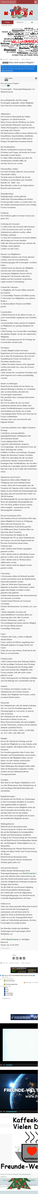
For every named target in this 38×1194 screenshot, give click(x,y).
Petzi (7, 989)
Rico (7, 988)
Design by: (19, 1183)
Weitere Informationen (7, 70)
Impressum (3, 1176)
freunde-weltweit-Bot (11, 984)
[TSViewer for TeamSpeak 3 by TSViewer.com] (5, 998)
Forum (7, 22)
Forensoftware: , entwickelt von (19, 1181)
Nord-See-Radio (10, 981)
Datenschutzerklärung (25, 1174)
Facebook (9, 1174)
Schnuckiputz (9, 993)
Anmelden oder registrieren (8, 2)
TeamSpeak (15, 1174)
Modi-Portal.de (29, 873)
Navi (7, 991)
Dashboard (19, 22)
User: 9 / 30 (5, 977)
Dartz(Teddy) (9, 995)
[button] (31, 1045)
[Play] (1, 1065)
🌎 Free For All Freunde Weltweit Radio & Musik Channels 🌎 (18, 975)
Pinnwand (3, 1174)
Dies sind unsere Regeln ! (22, 62)
